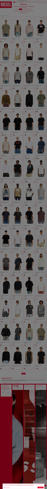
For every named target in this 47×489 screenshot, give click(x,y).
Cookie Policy (31, 485)
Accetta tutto (40, 487)
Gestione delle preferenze (20, 485)
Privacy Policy (28, 485)
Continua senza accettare (6, 487)
